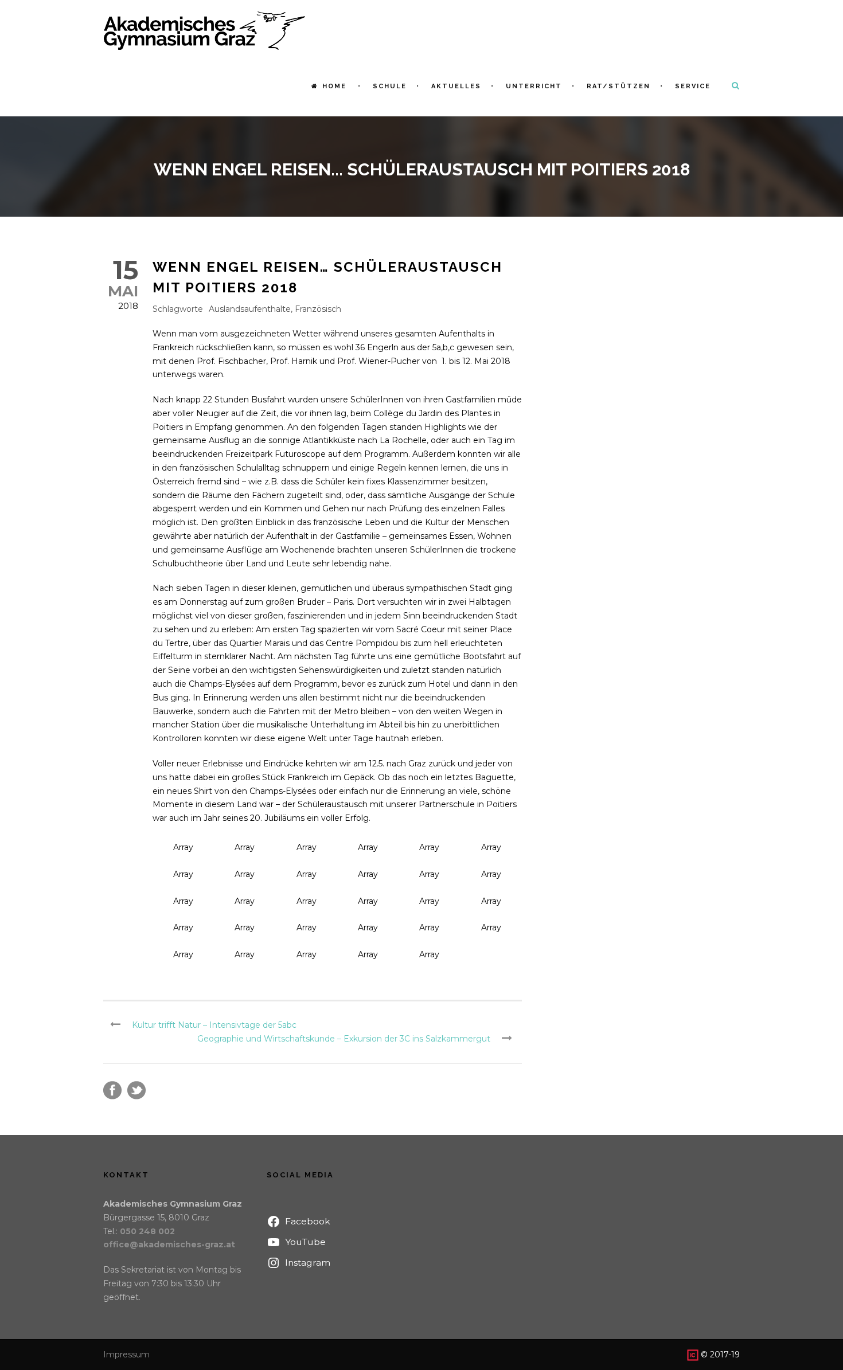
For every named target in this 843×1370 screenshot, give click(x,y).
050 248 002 (147, 1231)
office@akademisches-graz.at (169, 1244)
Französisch (318, 309)
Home (334, 86)
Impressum (126, 1354)
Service (693, 86)
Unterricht (534, 86)
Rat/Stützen (618, 86)
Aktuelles (456, 86)
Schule (390, 86)
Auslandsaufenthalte (250, 309)
